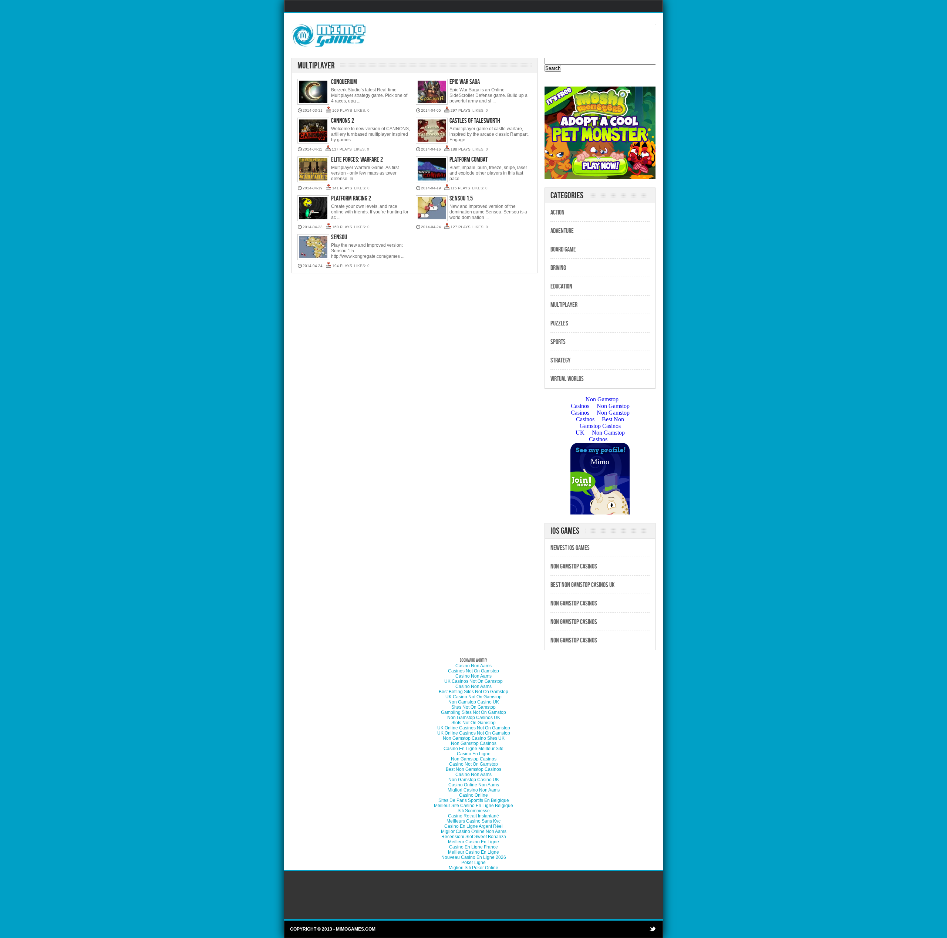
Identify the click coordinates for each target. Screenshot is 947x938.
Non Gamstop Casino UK (473, 702)
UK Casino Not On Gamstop (473, 696)
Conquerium (344, 82)
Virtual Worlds (567, 379)
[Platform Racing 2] (313, 208)
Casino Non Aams (473, 665)
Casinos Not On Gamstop (473, 671)
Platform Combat (468, 159)
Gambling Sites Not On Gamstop (473, 712)
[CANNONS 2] (313, 131)
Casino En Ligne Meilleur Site (473, 748)
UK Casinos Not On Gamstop (473, 681)
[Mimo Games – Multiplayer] (328, 35)
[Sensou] (313, 247)
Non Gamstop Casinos (573, 566)
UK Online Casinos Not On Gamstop (473, 728)
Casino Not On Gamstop (473, 764)
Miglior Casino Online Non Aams (473, 831)
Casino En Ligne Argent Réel (473, 826)
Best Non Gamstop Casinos (473, 769)
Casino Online (473, 795)
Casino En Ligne (474, 753)
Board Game (563, 249)
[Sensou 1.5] (432, 208)
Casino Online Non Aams (473, 784)
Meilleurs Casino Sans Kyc (473, 821)
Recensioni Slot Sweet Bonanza (473, 836)
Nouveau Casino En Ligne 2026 (473, 857)
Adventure (562, 231)
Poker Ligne (473, 862)
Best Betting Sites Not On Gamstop (473, 691)
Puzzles (559, 323)
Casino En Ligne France (473, 847)
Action (557, 212)
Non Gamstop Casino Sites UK (474, 738)
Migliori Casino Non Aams (474, 790)
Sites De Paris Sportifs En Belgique (473, 800)
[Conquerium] (313, 92)
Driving (558, 268)
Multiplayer (563, 305)
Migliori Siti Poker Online (473, 867)
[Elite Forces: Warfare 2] (313, 169)
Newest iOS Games (570, 548)
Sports (558, 342)
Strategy (560, 360)
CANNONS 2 (342, 121)
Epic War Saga (464, 82)
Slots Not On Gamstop (473, 722)
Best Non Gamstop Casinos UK (582, 585)
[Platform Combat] (432, 169)
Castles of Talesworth (474, 121)
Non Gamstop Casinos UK (473, 717)
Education (561, 286)
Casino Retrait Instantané (473, 816)
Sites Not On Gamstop (473, 707)
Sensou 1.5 (461, 198)
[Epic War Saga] (432, 92)
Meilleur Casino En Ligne (473, 841)
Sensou (339, 237)
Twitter (652, 928)
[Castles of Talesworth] (432, 131)
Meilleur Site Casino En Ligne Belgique (473, 805)
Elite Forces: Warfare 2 (357, 159)
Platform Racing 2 (351, 198)
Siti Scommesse (474, 810)
